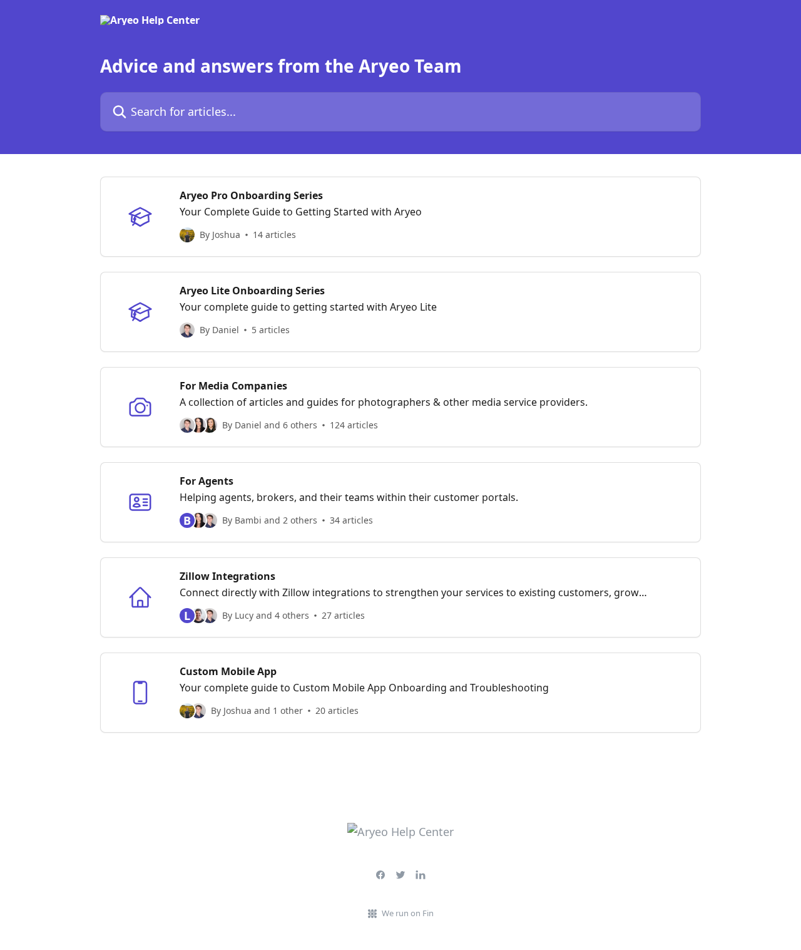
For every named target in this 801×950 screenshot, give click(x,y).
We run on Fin (408, 913)
